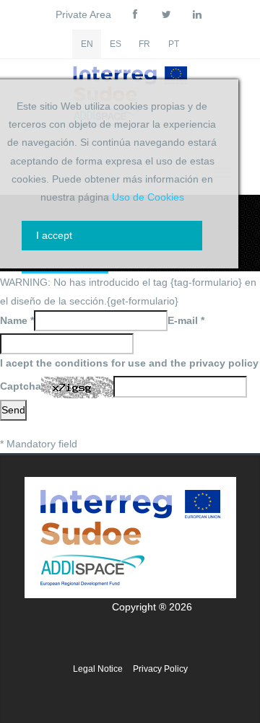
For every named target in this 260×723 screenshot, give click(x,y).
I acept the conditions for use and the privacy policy (129, 363)
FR (144, 44)
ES (115, 44)
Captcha (20, 386)
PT (173, 44)
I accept (54, 235)
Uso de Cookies (148, 197)
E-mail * (186, 320)
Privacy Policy (160, 669)
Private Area (83, 14)
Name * (17, 320)
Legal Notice (98, 669)
